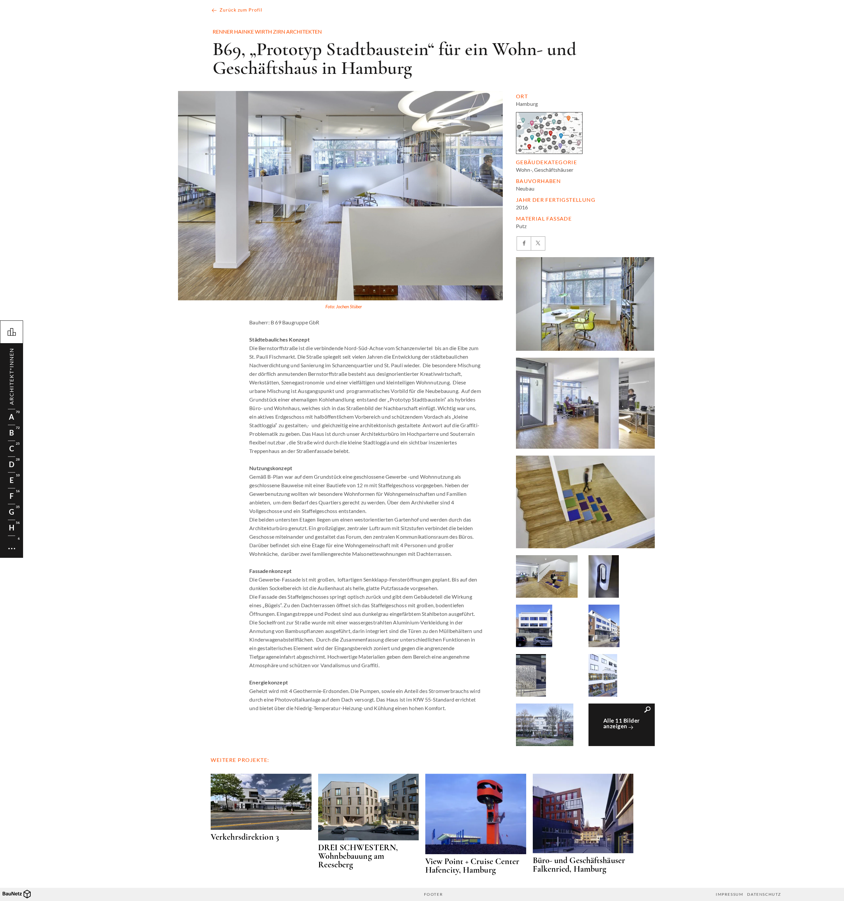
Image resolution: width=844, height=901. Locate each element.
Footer (433, 894)
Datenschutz (764, 894)
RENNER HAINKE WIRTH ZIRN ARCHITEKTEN (267, 31)
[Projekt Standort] (549, 133)
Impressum (729, 894)
